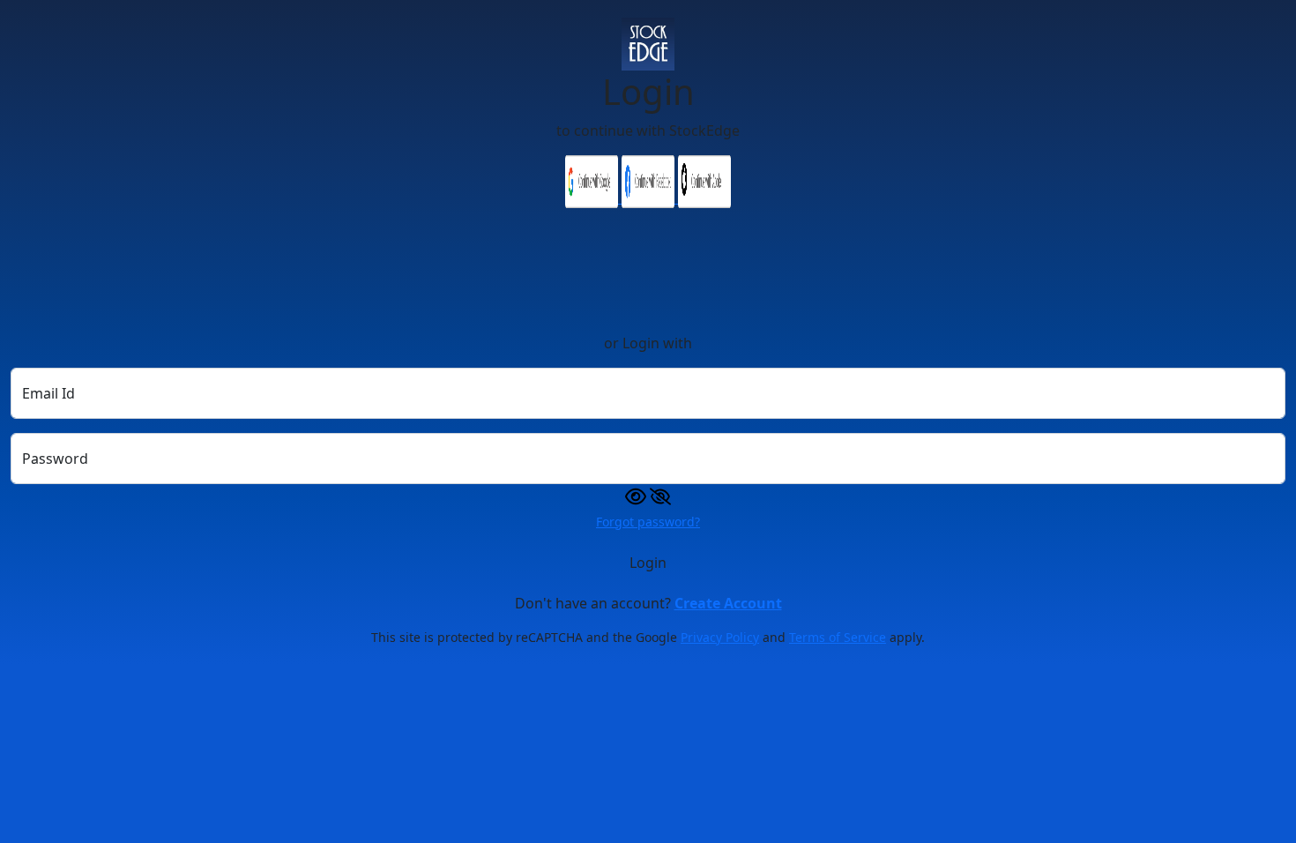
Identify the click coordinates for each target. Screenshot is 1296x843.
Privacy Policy (720, 637)
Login (648, 562)
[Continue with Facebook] (650, 197)
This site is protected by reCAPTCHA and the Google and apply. (648, 637)
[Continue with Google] (593, 197)
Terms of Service (837, 637)
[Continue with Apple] (704, 197)
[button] (648, 494)
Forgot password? (648, 521)
